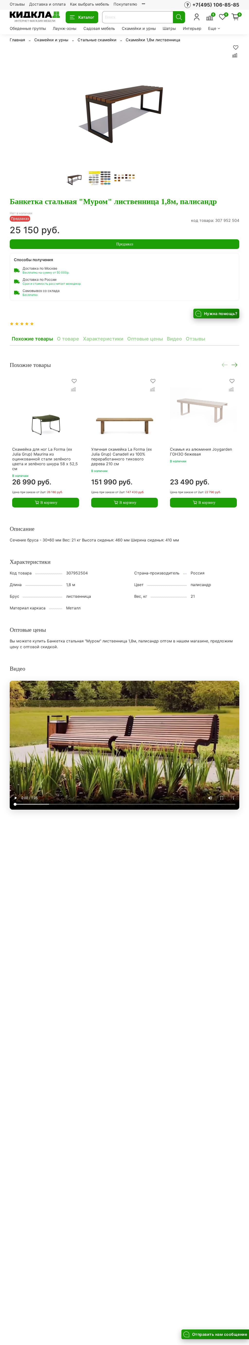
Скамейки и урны (139, 28)
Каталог (86, 17)
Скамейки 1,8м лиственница (153, 39)
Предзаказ (124, 244)
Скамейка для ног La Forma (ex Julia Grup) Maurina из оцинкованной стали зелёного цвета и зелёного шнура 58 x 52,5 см (45, 459)
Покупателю (125, 4)
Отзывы (17, 4)
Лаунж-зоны (64, 28)
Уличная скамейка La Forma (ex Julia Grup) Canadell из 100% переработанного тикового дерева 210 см (121, 456)
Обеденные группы (28, 28)
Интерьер (192, 28)
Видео (174, 339)
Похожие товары (32, 339)
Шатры (169, 28)
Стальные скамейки (97, 39)
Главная (17, 39)
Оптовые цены (145, 339)
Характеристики (103, 339)
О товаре (68, 339)
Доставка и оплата (47, 4)
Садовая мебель (99, 28)
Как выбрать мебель (89, 4)
